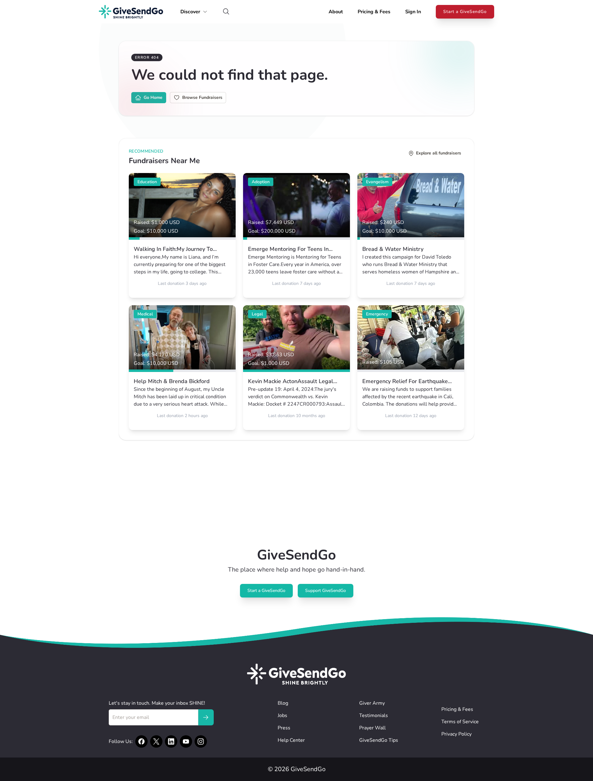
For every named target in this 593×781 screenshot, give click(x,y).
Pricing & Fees (374, 11)
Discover (190, 11)
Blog (283, 703)
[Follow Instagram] (201, 741)
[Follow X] (156, 741)
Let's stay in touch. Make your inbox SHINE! (157, 703)
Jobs (282, 715)
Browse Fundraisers (202, 97)
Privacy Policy (456, 734)
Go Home (153, 97)
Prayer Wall (372, 727)
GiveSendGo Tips (378, 740)
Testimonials (373, 715)
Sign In (413, 11)
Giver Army (372, 703)
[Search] (226, 11)
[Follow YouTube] (186, 741)
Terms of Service (460, 721)
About (336, 11)
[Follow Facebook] (141, 741)
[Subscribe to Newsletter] (206, 717)
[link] (182, 235)
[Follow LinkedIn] (171, 741)
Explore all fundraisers (438, 153)
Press (284, 727)
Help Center (291, 740)
